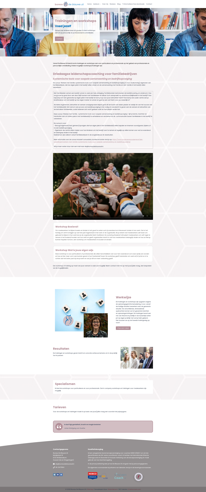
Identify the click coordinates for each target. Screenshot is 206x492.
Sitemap (90, 489)
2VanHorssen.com (134, 489)
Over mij (105, 4)
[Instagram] (54, 474)
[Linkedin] (61, 474)
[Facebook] (57, 474)
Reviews (113, 4)
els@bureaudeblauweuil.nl (64, 464)
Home (89, 4)
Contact (149, 4)
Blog (118, 4)
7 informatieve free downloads (133, 4)
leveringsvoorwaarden (143, 468)
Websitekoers (113, 489)
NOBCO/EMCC (136, 453)
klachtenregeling (106, 460)
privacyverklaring (98, 464)
